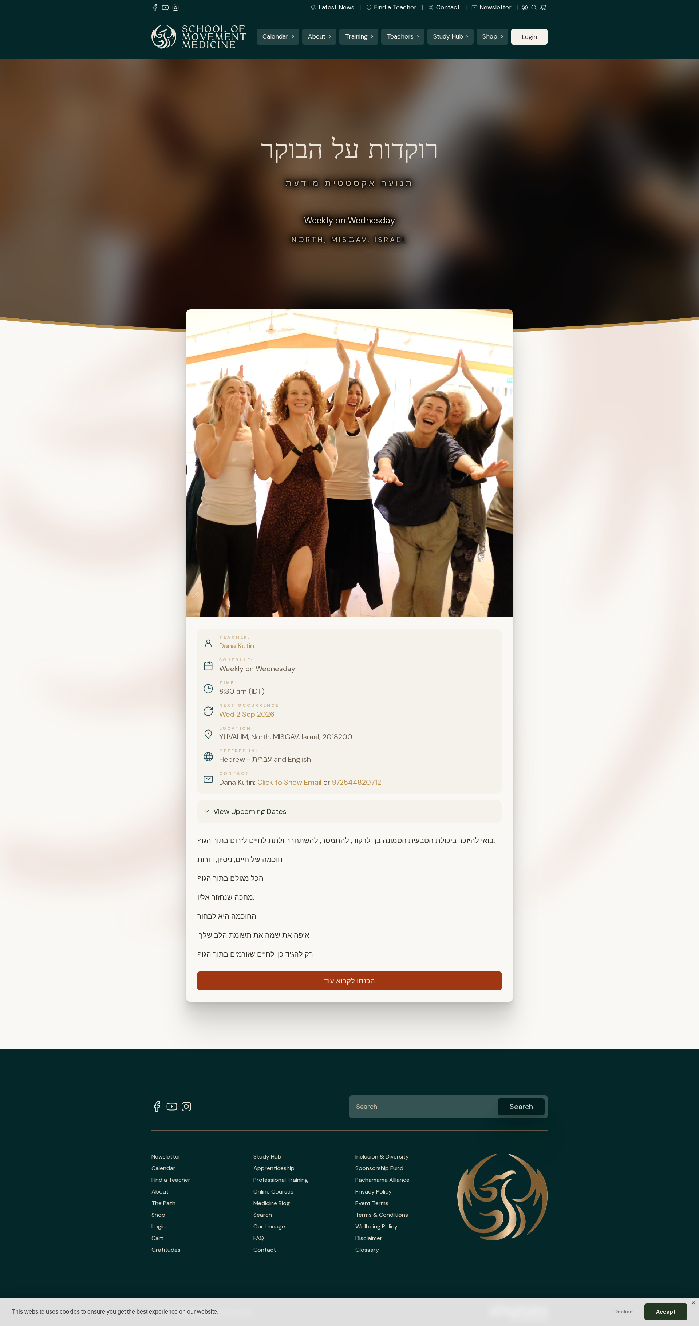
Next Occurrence (249, 705)
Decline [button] (623, 1311)
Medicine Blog (271, 1203)
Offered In (237, 750)
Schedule (235, 659)
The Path (163, 1203)
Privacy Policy (373, 1192)
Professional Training (280, 1180)
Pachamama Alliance (382, 1180)
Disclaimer (368, 1238)
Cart (157, 1238)
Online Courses (273, 1192)
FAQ (258, 1238)
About (316, 37)
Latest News (336, 7)
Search (262, 1215)
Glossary (367, 1250)
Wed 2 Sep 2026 (247, 714)
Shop (489, 37)
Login (529, 37)
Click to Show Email (289, 782)
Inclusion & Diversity (382, 1157)
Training (356, 37)
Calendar (275, 37)
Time (226, 682)
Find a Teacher (395, 7)
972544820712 (356, 782)
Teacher (233, 637)
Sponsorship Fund (379, 1168)
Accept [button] (666, 1312)
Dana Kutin (236, 645)
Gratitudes (166, 1250)
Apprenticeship (274, 1168)
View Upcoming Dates (250, 811)
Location (235, 728)
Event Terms (371, 1203)
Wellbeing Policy (376, 1227)
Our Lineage (269, 1227)
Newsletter (495, 7)
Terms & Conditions (381, 1215)
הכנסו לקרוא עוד (349, 981)
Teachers (400, 37)
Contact (448, 7)
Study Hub (448, 37)
